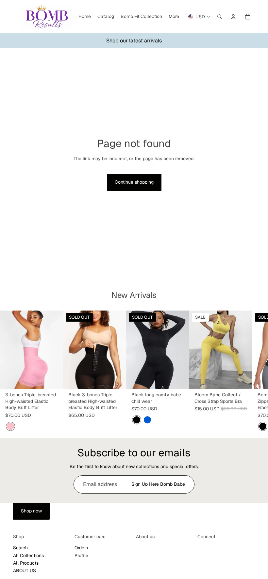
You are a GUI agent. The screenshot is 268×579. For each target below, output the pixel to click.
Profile (81, 555)
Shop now (31, 511)
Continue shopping (134, 182)
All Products (26, 563)
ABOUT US (24, 570)
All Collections (28, 555)
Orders (81, 548)
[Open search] (219, 16)
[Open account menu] (233, 16)
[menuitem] (173, 17)
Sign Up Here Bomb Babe (158, 484)
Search (20, 548)
